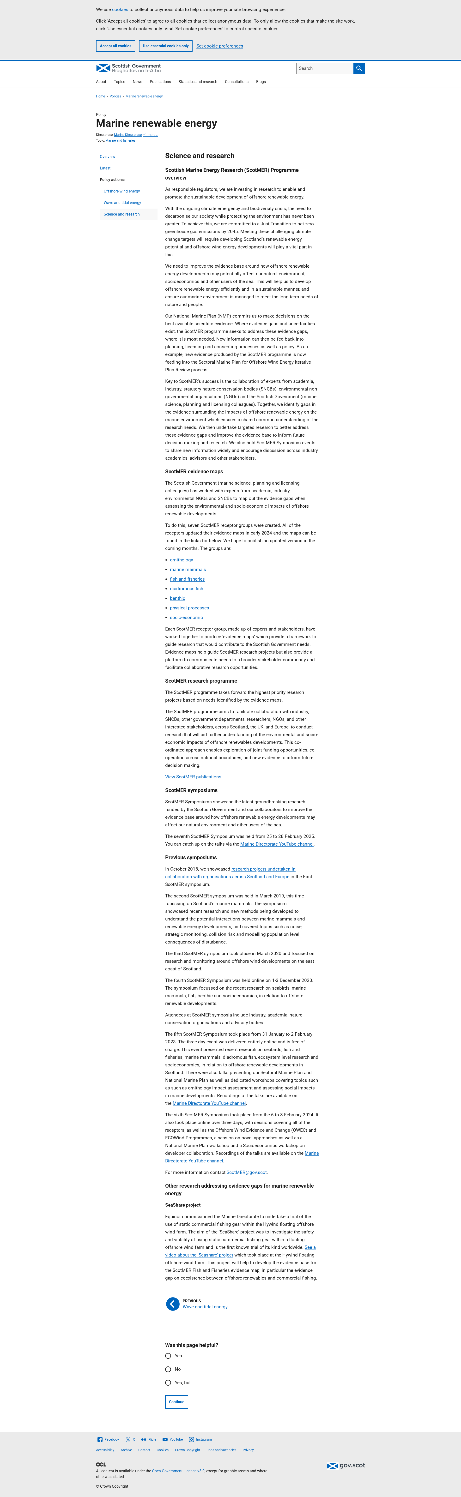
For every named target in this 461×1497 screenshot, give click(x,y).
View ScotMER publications (193, 777)
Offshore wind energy (122, 191)
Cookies (163, 1450)
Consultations (237, 81)
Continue (176, 1402)
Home (100, 96)
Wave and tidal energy (122, 202)
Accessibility (105, 1450)
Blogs (261, 81)
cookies (120, 9)
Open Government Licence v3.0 (178, 1471)
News (137, 81)
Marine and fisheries (120, 140)
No (178, 1369)
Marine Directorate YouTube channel (277, 844)
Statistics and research (198, 81)
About (101, 81)
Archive (126, 1450)
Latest (105, 168)
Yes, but (183, 1382)
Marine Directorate (128, 135)
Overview (107, 156)
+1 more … (150, 135)
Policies (115, 96)
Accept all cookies (115, 46)
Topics (119, 81)
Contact (144, 1450)
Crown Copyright (187, 1450)
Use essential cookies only (166, 46)
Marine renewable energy (144, 96)
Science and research (122, 214)
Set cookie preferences (219, 46)
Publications (160, 81)
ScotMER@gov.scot (247, 1172)
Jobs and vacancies (221, 1450)
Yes (178, 1356)
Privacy (248, 1450)
